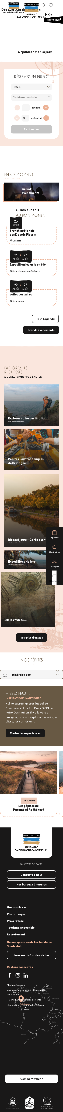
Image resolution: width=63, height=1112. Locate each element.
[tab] (28, 674)
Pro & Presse (15, 921)
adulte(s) (36, 107)
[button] (44, 5)
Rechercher (31, 129)
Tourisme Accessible (21, 927)
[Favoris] (51, 5)
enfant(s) (36, 118)
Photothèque (16, 914)
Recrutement (16, 934)
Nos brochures (17, 907)
